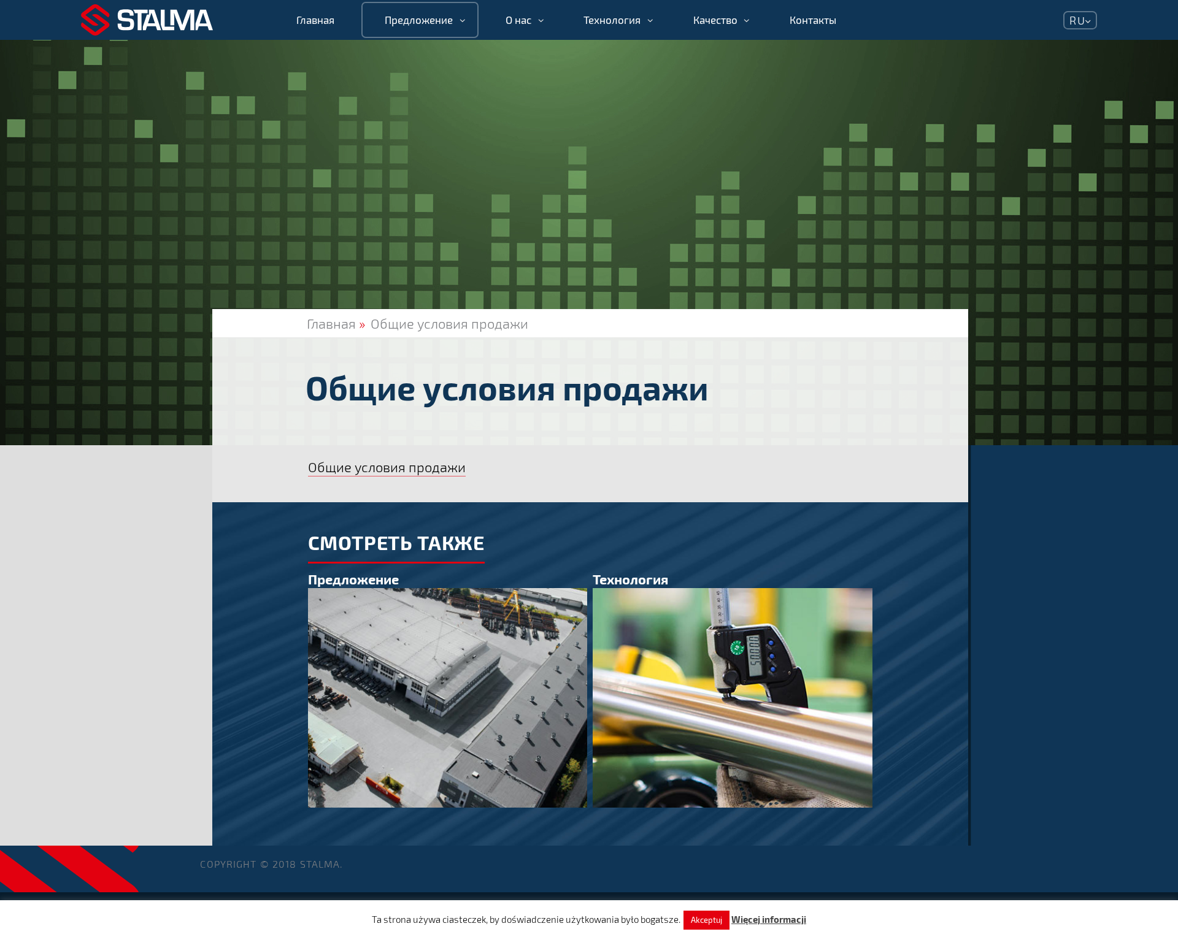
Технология (612, 19)
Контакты (813, 19)
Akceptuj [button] (706, 920)
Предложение (419, 19)
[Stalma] (146, 20)
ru (1077, 20)
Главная (315, 19)
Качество (715, 19)
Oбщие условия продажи (449, 323)
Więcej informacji (768, 919)
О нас (518, 19)
